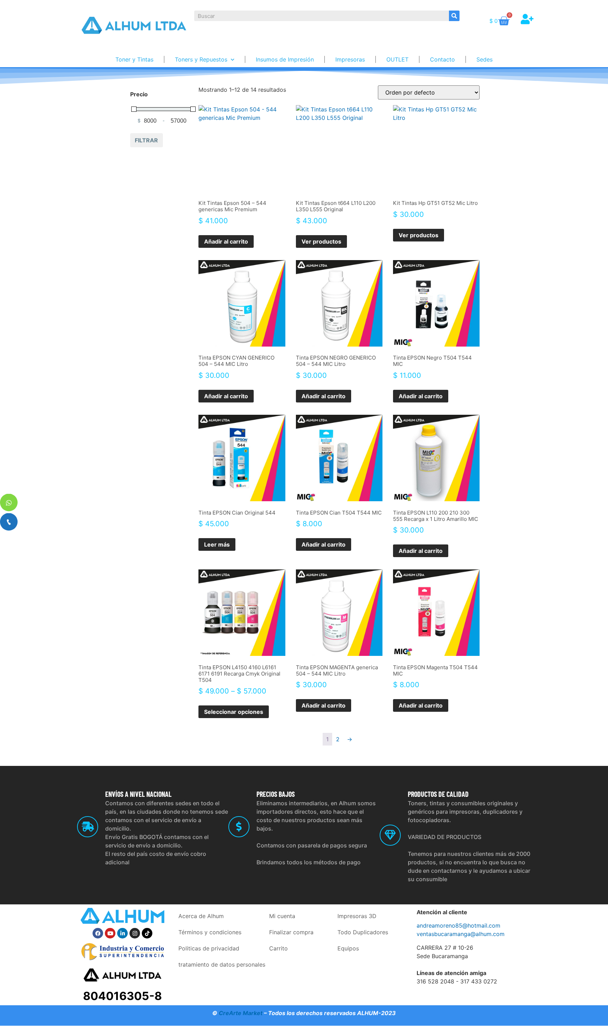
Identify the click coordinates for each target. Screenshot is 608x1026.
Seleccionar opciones (233, 711)
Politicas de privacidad (208, 948)
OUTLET (397, 59)
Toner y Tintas (134, 59)
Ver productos (321, 241)
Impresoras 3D (356, 915)
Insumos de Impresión (285, 59)
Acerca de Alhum (201, 915)
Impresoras (350, 59)
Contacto (442, 59)
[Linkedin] (122, 933)
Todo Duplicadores (362, 932)
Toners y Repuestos (201, 59)
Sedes (484, 59)
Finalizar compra (291, 932)
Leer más (217, 544)
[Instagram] (134, 933)
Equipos (348, 948)
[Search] (454, 16)
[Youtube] (110, 933)
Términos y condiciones (209, 932)
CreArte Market (240, 1013)
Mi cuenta (282, 915)
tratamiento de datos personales (221, 964)
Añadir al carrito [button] (226, 241)
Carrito (278, 948)
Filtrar (146, 140)
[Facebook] (98, 933)
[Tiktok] (147, 933)
